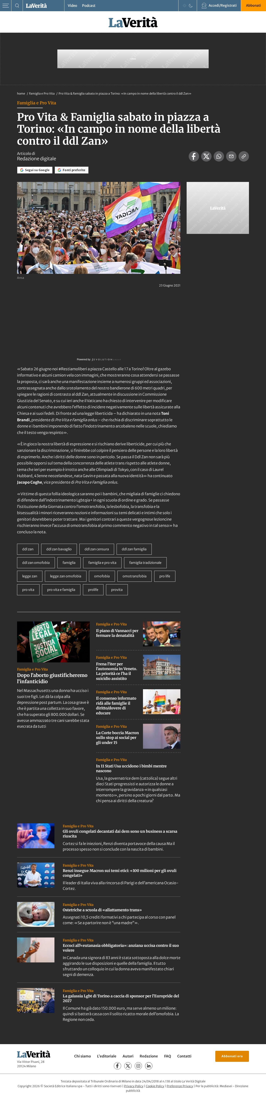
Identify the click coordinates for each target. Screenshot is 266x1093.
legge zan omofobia (65, 576)
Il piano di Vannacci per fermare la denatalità (117, 633)
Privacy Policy (133, 1086)
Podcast (88, 5)
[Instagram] (138, 1066)
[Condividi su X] (206, 156)
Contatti (184, 1056)
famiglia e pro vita (102, 563)
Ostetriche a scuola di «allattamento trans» (102, 910)
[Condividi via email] (231, 156)
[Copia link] (244, 156)
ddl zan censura (97, 549)
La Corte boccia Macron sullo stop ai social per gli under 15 (117, 737)
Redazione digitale (36, 158)
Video (72, 5)
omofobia (102, 576)
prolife (93, 590)
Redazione (149, 1056)
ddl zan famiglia (134, 549)
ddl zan (27, 549)
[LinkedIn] (148, 1066)
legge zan (29, 576)
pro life (164, 576)
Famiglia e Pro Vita (42, 93)
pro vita (28, 590)
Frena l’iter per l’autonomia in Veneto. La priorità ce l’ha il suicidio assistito (116, 671)
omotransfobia (135, 576)
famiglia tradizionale (145, 563)
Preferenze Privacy (180, 1086)
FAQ (167, 1056)
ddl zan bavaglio (59, 549)
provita (117, 590)
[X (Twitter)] (128, 1066)
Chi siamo (82, 1056)
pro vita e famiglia (61, 590)
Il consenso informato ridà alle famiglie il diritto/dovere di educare (116, 705)
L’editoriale (106, 1056)
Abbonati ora (232, 1056)
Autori (128, 1056)
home (21, 93)
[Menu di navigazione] (5, 5)
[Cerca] (17, 5)
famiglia (69, 563)
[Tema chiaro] (184, 5)
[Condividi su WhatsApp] (219, 156)
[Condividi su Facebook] (194, 156)
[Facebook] (117, 1066)
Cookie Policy (155, 1086)
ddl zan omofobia (36, 563)
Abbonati (253, 5)
